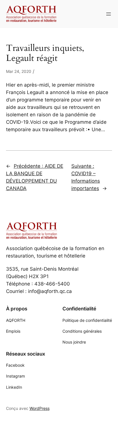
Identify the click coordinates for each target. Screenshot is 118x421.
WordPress (40, 408)
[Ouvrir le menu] (108, 14)
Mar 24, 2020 (18, 71)
